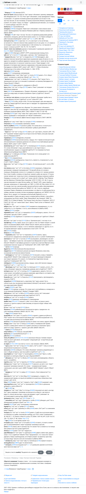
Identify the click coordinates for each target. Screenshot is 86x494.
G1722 (12, 344)
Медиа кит (8, 475)
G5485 (11, 53)
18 (4, 357)
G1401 (15, 332)
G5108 (13, 216)
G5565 (12, 287)
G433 (27, 206)
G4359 (37, 384)
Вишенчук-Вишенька (65, 52)
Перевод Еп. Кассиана (66, 42)
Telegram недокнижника (40, 475)
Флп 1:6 (29, 402)
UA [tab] (68, 20)
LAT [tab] (64, 24)
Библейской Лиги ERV (66, 38)
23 (4, 440)
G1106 (11, 289)
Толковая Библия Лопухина (67, 75)
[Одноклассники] (62, 9)
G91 (29, 358)
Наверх (6, 491)
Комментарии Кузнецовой (67, 101)
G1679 (11, 430)
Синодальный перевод (66, 28)
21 (4, 400)
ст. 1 (28, 334)
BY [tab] (64, 20)
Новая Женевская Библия (67, 67)
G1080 (28, 239)
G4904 (13, 29)
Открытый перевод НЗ (66, 46)
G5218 (11, 404)
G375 (32, 255)
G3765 (13, 329)
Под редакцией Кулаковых (67, 34)
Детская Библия (10, 479)
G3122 (12, 336)
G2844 (13, 350)
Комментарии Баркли (66, 83)
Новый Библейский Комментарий (70, 93)
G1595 (13, 309)
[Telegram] (71, 9)
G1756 (12, 117)
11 (4, 246)
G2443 (40, 382)
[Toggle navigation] (81, 2)
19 (4, 371)
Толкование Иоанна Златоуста (68, 87)
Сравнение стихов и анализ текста (43, 479)
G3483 (10, 388)
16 (4, 329)
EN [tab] (73, 20)
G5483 (34, 432)
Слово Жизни (63, 44)
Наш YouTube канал (65, 475)
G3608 (32, 408)
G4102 (11, 85)
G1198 (13, 12)
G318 (10, 299)
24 (4, 444)
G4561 (16, 344)
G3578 (10, 426)
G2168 (35, 57)
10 (4, 234)
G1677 (31, 364)
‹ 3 (6, 8)
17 (4, 345)
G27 (12, 27)
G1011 (38, 267)
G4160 (36, 75)
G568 (28, 323)
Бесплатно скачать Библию (68, 483)
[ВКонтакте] (59, 9)
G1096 (33, 121)
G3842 (12, 71)
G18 (20, 125)
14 (4, 286)
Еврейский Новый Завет (67, 48)
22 (4, 420)
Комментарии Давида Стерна (68, 97)
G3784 (30, 362)
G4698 (13, 140)
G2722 (29, 271)
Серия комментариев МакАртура (69, 85)
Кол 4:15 (6, 51)
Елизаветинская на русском (68, 58)
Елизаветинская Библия (66, 56)
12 (4, 254)
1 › (28, 8)
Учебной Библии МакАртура (68, 69)
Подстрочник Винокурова (67, 60)
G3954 (13, 160)
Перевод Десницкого (66, 32)
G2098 (14, 281)
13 (4, 266)
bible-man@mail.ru (9, 489)
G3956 (16, 125)
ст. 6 (42, 352)
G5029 (11, 313)
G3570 (9, 231)
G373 (38, 146)
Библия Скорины (64, 54)
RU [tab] (60, 20)
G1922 (13, 123)
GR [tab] (60, 24)
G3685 (32, 390)
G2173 (14, 251)
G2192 (25, 87)
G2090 (33, 422)
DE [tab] (77, 20)
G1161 (22, 338)
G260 (10, 420)
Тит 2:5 (32, 39)
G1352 (10, 158)
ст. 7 (15, 265)
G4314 (10, 91)
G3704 (11, 101)
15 (4, 313)
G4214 (17, 338)
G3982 (37, 400)
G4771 (18, 55)
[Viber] (68, 9)
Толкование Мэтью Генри (67, 71)
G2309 (27, 293)
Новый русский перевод (67, 30)
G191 (29, 79)
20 (4, 387)
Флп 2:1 (23, 265)
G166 (11, 321)
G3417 (10, 73)
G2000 (32, 168)
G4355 (36, 354)
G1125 (28, 372)
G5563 (30, 315)
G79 (11, 35)
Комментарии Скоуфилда (67, 81)
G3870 (33, 212)
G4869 (17, 443)
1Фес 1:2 (35, 77)
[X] (65, 9)
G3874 (14, 138)
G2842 (12, 107)
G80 (21, 154)
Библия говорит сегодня (66, 79)
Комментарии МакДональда (68, 73)
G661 (29, 376)
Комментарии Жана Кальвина (68, 77)
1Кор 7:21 (25, 418)
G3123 (12, 210)
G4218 (11, 247)
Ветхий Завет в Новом (66, 99)
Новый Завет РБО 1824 (66, 50)
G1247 (31, 277)
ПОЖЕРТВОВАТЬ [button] (69, 13)
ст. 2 (21, 447)
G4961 (16, 41)
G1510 (24, 220)
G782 (39, 441)
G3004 (10, 382)
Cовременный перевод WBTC (68, 40)
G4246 (14, 222)
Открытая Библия (64, 36)
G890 (12, 249)
